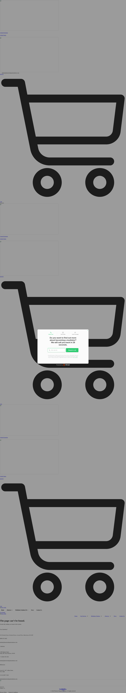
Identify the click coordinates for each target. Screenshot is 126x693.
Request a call (72, 350)
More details (75, 357)
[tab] (51, 333)
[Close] (87, 330)
